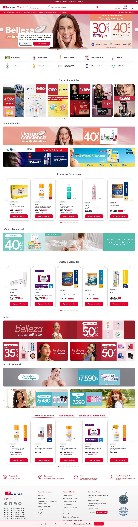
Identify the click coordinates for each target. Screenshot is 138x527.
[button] (117, 7)
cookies (89, 524)
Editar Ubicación (42, 43)
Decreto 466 (66, 514)
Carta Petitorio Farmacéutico (71, 517)
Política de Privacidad (69, 501)
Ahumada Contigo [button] (9, 12)
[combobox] (74, 7)
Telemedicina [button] (62, 12)
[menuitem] (126, 12)
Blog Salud (41, 513)
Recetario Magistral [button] (30, 12)
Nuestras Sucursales (94, 509)
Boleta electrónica (93, 500)
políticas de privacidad (79, 524)
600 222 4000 (103, 512)
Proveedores (42, 498)
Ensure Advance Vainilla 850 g (117, 207)
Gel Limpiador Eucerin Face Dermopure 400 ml (66, 207)
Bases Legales (67, 495)
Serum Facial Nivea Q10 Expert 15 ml (118, 294)
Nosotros (40, 495)
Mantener (26, 43)
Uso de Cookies (67, 504)
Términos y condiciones (70, 498)
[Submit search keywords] (97, 7)
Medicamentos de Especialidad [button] (48, 12)
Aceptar (99, 524)
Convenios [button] (19, 12)
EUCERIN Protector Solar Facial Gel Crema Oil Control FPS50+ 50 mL (43, 207)
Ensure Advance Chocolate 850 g (68, 294)
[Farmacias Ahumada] (9, 7)
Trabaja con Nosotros (44, 506)
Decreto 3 (66, 511)
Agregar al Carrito (19, 216)
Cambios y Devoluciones (70, 508)
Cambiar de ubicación (34, 8)
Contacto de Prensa (44, 510)
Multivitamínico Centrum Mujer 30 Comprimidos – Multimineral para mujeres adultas (43, 295)
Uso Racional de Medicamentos (72, 520)
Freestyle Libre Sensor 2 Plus (17, 206)
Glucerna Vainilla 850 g (90, 294)
